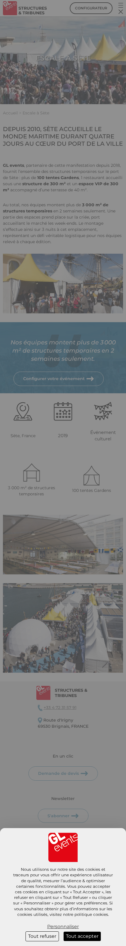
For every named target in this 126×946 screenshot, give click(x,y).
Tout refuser (42, 936)
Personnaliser (63, 926)
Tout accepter (82, 936)
